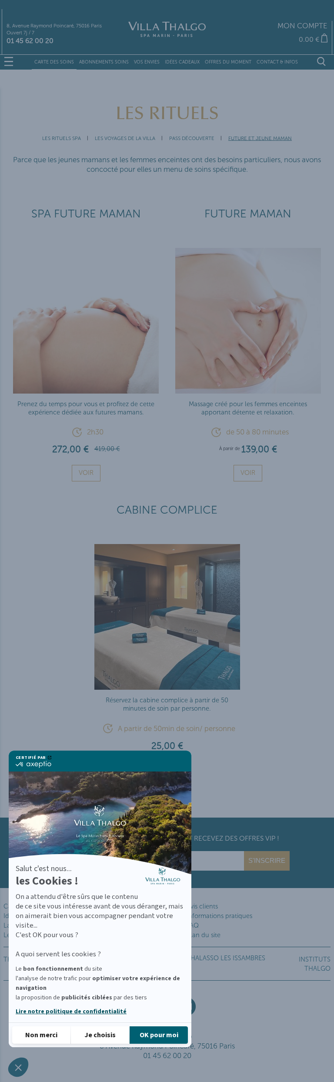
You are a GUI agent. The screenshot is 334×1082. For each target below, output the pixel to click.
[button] (18, 1067)
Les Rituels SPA (61, 138)
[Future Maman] (248, 390)
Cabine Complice (167, 510)
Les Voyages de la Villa (125, 138)
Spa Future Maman (86, 213)
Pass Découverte (191, 138)
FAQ (193, 925)
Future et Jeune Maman (260, 138)
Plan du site (203, 935)
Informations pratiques (219, 916)
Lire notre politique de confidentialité (71, 1011)
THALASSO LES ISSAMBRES (226, 958)
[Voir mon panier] (274, 39)
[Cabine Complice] (167, 686)
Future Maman (247, 213)
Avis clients (202, 906)
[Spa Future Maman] (86, 390)
